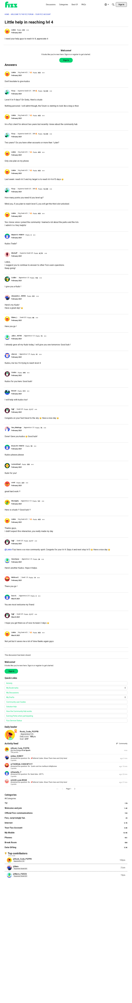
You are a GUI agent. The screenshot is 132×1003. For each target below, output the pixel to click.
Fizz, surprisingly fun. (66, 818)
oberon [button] (14, 354)
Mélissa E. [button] (15, 577)
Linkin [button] (13, 30)
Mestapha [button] (15, 501)
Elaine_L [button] (14, 317)
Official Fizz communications (66, 813)
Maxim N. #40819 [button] (17, 235)
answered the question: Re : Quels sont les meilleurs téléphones (34, 766)
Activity (9, 683)
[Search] (113, 4)
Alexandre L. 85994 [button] (18, 296)
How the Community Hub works (19, 711)
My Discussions (12, 693)
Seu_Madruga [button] (16, 427)
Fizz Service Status (14, 721)
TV (66, 803)
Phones (66, 837)
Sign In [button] (66, 60)
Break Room (66, 842)
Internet (66, 823)
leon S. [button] (14, 596)
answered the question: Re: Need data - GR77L (27, 774)
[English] (11, 5)
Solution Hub (11, 707)
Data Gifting (66, 847)
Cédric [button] (13, 372)
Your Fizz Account (66, 828)
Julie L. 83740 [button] (16, 336)
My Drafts (66, 697)
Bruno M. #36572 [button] (17, 446)
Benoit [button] (13, 391)
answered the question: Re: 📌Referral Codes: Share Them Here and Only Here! (39, 758)
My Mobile (66, 832)
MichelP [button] (14, 253)
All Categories (10, 798)
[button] (7, 31)
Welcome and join (66, 808)
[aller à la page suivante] (74, 788)
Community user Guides (16, 702)
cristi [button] (13, 482)
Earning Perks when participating (19, 716)
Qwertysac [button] (15, 559)
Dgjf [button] (12, 409)
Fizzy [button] (13, 91)
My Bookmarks (66, 688)
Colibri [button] (13, 278)
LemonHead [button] (15, 464)
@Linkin (8, 549)
